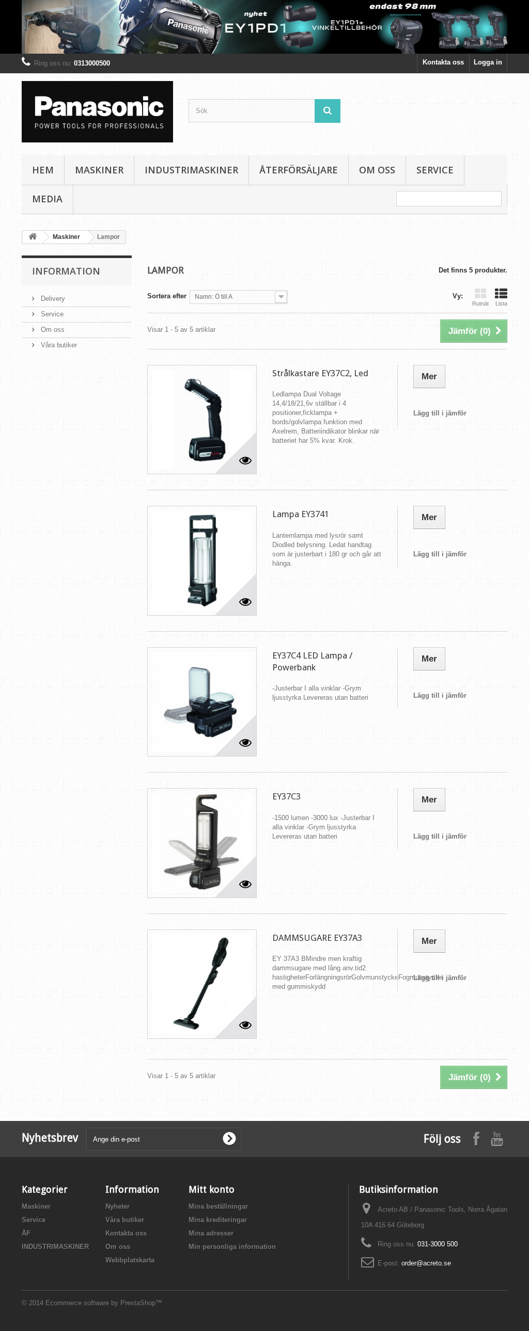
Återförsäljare (298, 170)
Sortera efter (166, 296)
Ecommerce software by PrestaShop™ (103, 1303)
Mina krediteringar (218, 1220)
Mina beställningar (218, 1206)
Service (435, 170)
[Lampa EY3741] (202, 560)
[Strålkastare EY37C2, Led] (202, 419)
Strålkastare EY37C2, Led (320, 373)
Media (47, 199)
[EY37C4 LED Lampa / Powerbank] (202, 701)
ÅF (26, 1233)
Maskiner (99, 170)
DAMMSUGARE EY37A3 (317, 938)
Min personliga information (232, 1246)
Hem (43, 170)
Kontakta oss (443, 62)
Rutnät (480, 303)
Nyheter (117, 1206)
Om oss (377, 170)
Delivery (52, 298)
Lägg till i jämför (439, 413)
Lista (501, 303)
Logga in (488, 62)
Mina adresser (211, 1233)
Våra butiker (58, 345)
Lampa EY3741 (300, 514)
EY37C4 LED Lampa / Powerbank (312, 661)
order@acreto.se (426, 1263)
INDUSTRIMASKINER (191, 170)
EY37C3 (286, 796)
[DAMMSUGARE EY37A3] (202, 984)
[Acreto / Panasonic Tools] (97, 111)
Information (66, 271)
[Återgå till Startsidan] (32, 237)
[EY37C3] (202, 842)
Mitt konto (212, 1189)
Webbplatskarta (129, 1260)
